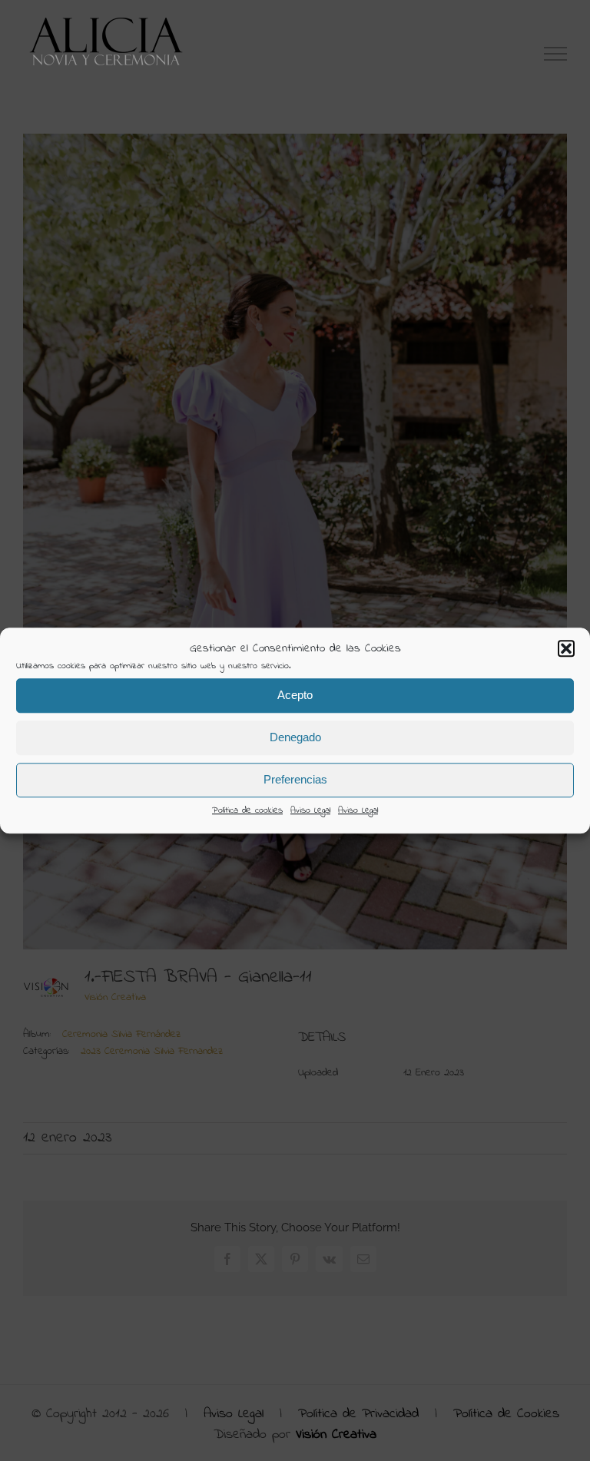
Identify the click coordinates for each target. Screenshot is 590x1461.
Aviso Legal (310, 810)
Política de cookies (247, 810)
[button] (566, 649)
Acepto (295, 694)
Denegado (295, 737)
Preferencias (295, 779)
